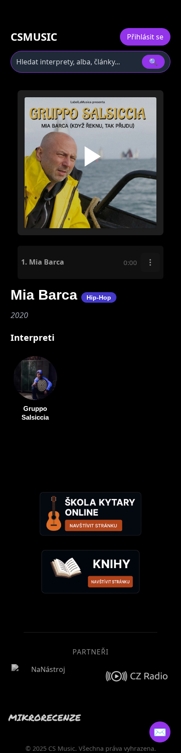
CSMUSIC (34, 37)
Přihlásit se (145, 37)
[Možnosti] (150, 262)
